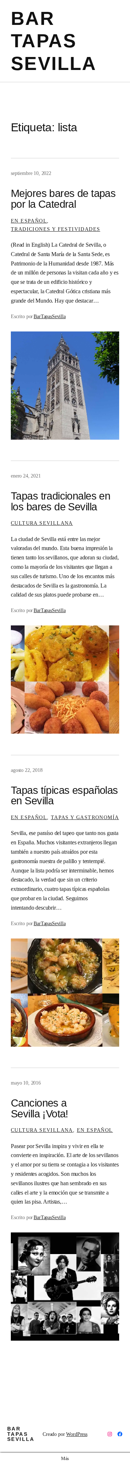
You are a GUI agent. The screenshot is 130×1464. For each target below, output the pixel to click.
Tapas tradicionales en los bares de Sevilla (60, 501)
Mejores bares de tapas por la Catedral (63, 199)
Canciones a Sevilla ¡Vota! (39, 1108)
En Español (29, 221)
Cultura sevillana (42, 523)
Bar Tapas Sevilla (54, 41)
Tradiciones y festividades (55, 229)
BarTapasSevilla (50, 316)
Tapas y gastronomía (85, 817)
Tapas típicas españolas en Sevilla (64, 795)
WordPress (76, 1434)
